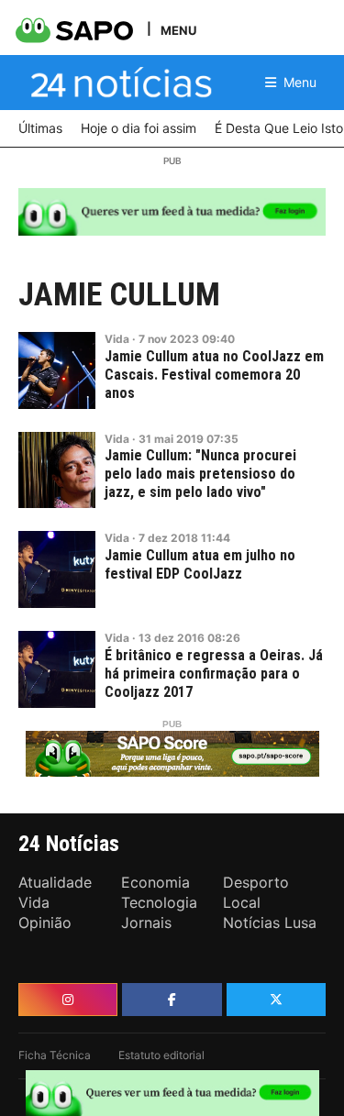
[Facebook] (171, 999)
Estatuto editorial (161, 1055)
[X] (276, 999)
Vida (117, 339)
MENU (178, 30)
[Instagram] (67, 999)
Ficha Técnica (54, 1055)
